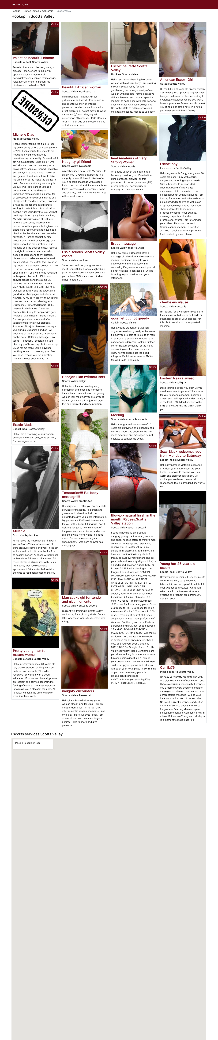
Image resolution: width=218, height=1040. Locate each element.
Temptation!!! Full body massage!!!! (80, 495)
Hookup (15, 10)
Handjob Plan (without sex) (83, 377)
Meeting (117, 415)
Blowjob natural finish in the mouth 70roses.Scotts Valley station (133, 519)
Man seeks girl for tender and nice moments (82, 599)
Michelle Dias (23, 134)
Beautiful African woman (81, 87)
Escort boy (169, 164)
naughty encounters (78, 691)
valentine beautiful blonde (33, 58)
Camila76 (167, 667)
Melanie (19, 531)
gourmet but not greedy (130, 318)
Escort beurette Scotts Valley (129, 68)
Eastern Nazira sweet (177, 378)
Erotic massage (123, 244)
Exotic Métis (23, 425)
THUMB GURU (19, 4)
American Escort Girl (176, 80)
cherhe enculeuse (174, 302)
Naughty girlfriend (76, 162)
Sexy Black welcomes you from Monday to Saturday (180, 454)
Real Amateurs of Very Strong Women (129, 160)
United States (31, 10)
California (47, 10)
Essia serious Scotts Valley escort (83, 254)
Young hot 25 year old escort (177, 566)
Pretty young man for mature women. (30, 653)
